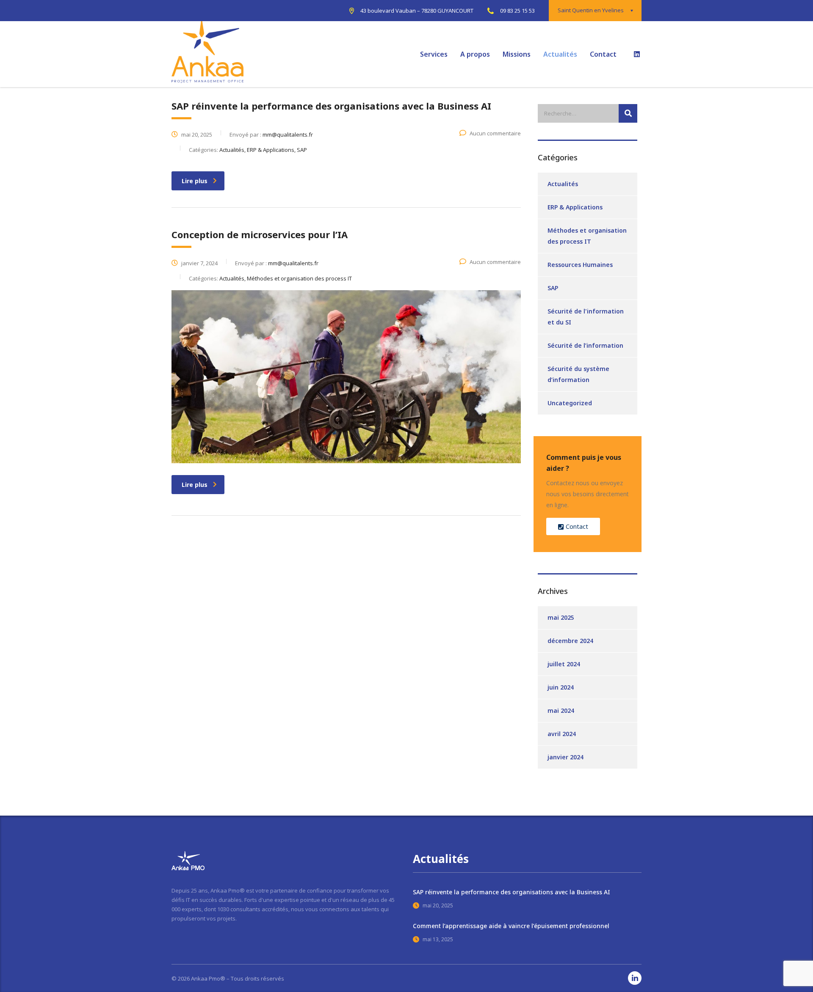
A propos (475, 54)
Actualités (560, 54)
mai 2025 (561, 617)
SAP (553, 288)
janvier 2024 (565, 757)
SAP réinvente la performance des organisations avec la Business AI (511, 892)
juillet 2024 (564, 664)
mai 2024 (561, 710)
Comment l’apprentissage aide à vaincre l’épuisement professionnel (511, 926)
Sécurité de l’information (585, 345)
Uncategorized (570, 403)
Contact (603, 54)
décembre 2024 (570, 641)
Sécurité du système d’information (578, 374)
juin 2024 (561, 687)
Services (434, 54)
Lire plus (194, 181)
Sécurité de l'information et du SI (586, 316)
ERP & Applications (575, 207)
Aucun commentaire (495, 133)
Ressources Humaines (580, 265)
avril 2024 (562, 734)
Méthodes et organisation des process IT (587, 235)
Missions (517, 54)
